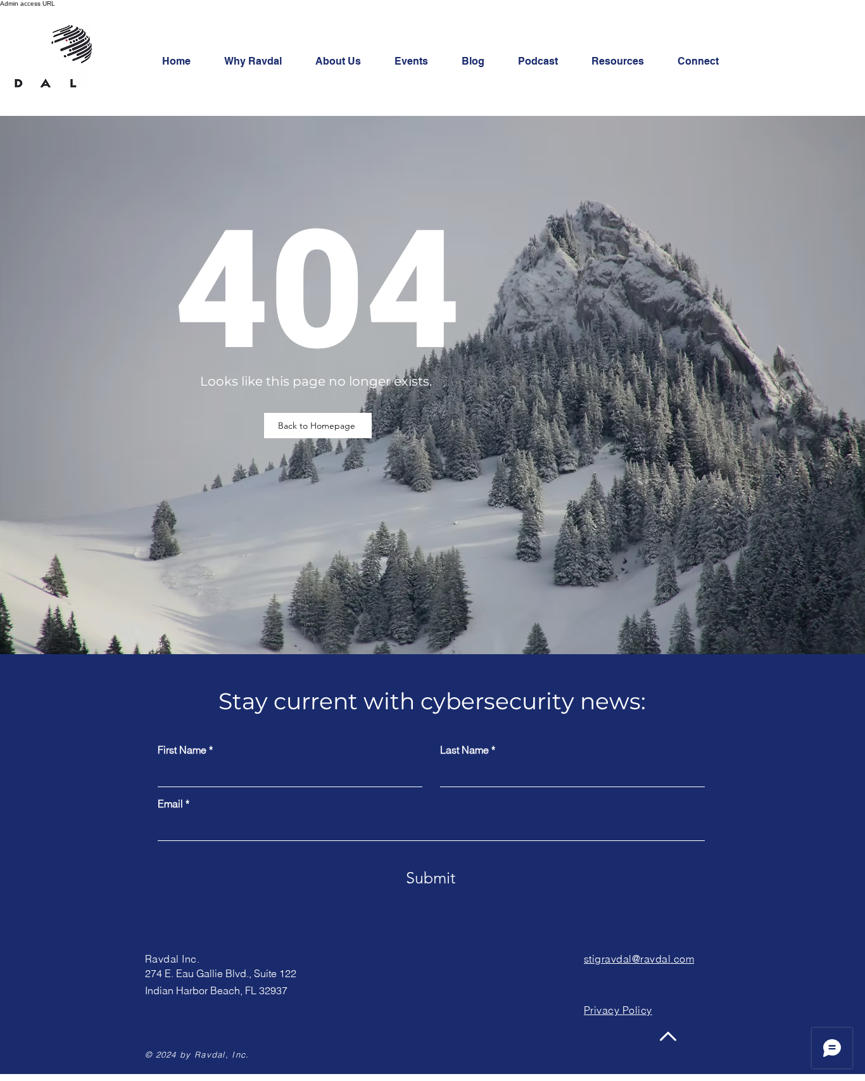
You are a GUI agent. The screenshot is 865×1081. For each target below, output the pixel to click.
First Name (182, 750)
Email (170, 804)
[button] (705, 61)
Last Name (464, 750)
